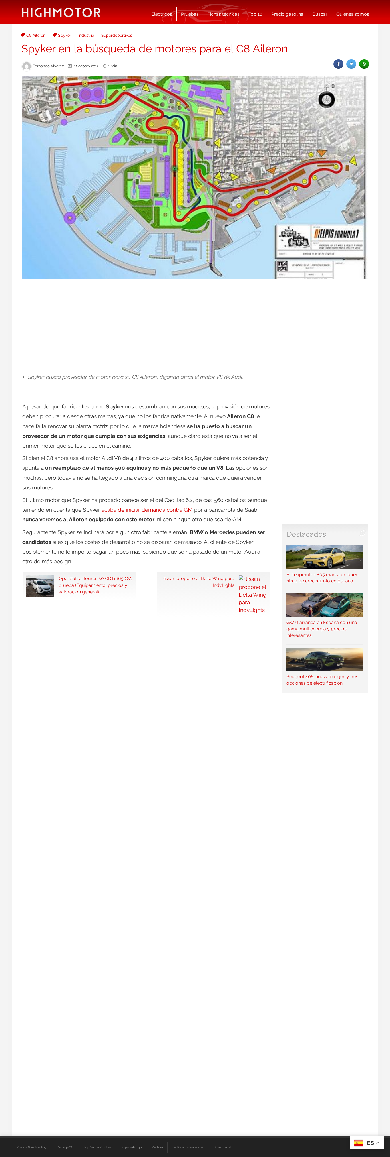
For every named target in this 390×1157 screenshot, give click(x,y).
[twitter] (351, 64)
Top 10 (255, 14)
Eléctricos (161, 14)
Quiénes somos (352, 14)
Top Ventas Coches (97, 1147)
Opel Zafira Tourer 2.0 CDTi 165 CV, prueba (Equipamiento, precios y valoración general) (95, 585)
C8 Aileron (35, 35)
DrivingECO (65, 1147)
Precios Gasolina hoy (32, 1147)
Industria (86, 35)
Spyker (64, 35)
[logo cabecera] (61, 12)
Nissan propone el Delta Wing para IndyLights (197, 582)
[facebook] (338, 64)
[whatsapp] (364, 64)
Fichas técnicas (224, 14)
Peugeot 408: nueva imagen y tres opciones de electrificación (322, 680)
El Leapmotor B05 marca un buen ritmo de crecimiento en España (322, 577)
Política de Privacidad (188, 1147)
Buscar (319, 14)
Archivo (157, 1147)
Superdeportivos (116, 35)
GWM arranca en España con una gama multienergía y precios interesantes (321, 629)
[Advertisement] (195, 326)
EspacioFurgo (132, 1147)
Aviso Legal (223, 1147)
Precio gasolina (287, 14)
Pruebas (190, 14)
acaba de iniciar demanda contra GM (147, 510)
